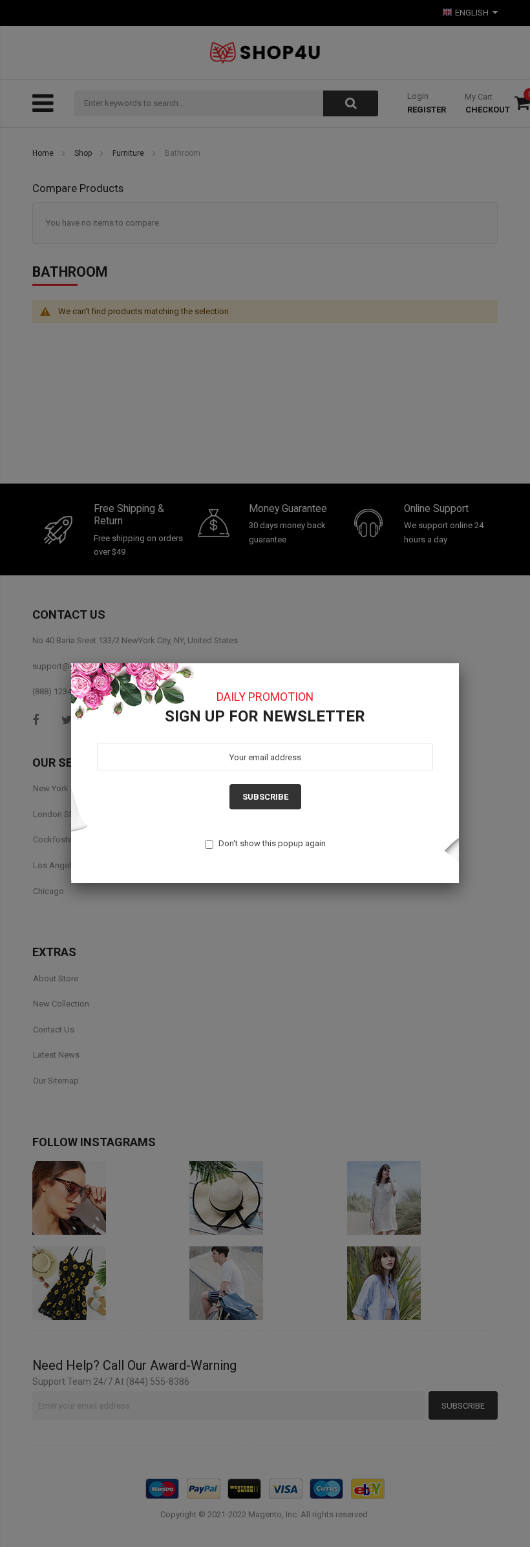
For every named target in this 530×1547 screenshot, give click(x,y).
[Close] (459, 663)
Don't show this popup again (272, 843)
